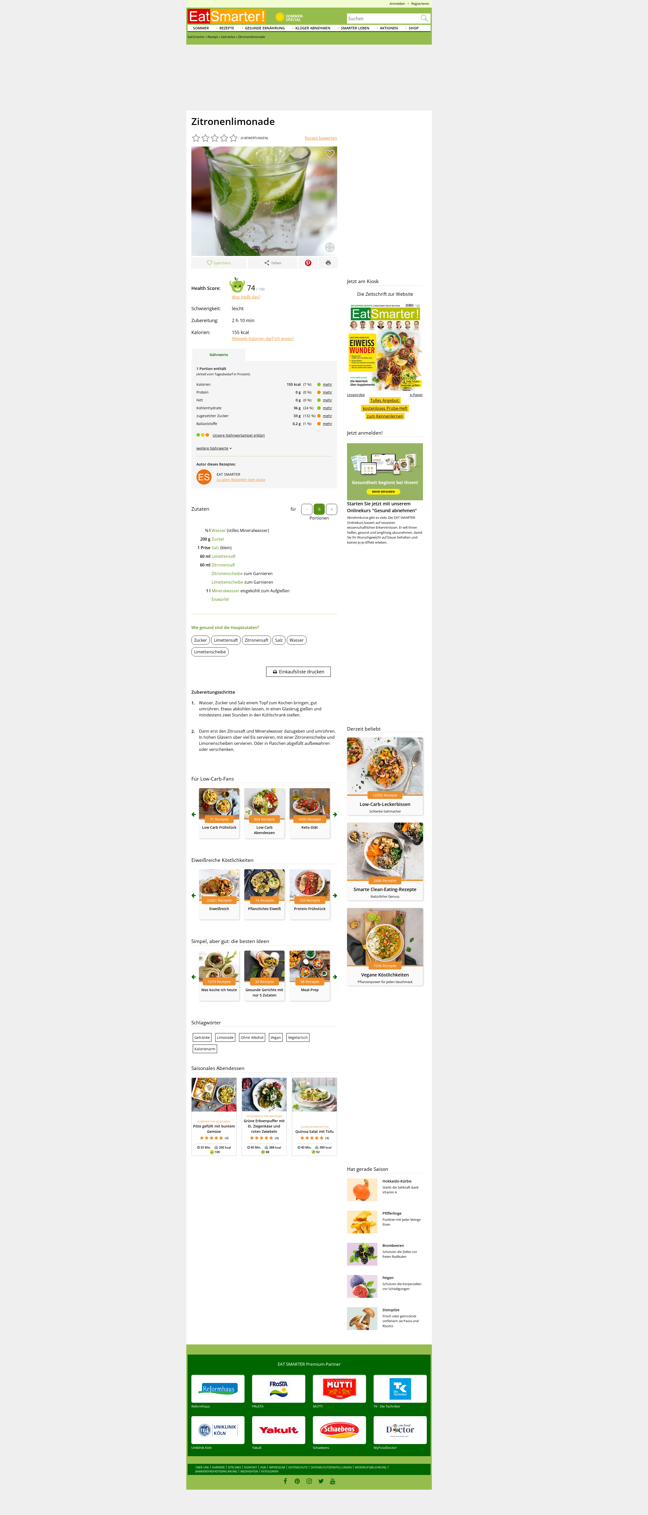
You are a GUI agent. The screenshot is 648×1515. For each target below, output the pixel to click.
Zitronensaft (223, 565)
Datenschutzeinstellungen (331, 1467)
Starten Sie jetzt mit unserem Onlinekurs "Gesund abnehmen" (382, 507)
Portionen (319, 518)
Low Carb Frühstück (219, 827)
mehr (327, 384)
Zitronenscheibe (227, 573)
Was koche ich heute (219, 989)
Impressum (277, 1467)
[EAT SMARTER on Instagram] (309, 1481)
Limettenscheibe (227, 582)
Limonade (225, 1037)
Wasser (219, 530)
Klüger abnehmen (312, 28)
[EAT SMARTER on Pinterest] (297, 1481)
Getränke (202, 1037)
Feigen (388, 1277)
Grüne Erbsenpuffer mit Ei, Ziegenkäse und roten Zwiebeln (264, 1126)
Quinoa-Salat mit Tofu (314, 1131)
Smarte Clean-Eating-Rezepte (385, 889)
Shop (414, 28)
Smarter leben (355, 28)
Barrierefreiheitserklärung (216, 1471)
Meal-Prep (310, 989)
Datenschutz (298, 1467)
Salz (215, 547)
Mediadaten (249, 1471)
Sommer (201, 28)
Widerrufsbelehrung (371, 1467)
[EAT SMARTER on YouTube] (332, 1481)
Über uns (202, 1467)
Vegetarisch (298, 1037)
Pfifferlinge (391, 1213)
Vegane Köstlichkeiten (385, 975)
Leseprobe (356, 394)
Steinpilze (390, 1309)
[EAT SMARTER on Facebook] (285, 1481)
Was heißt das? (246, 297)
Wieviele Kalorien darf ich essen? (263, 338)
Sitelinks (234, 1467)
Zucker (218, 539)
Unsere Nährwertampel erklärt (239, 435)
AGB (263, 1467)
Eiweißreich (219, 908)
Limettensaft (224, 556)
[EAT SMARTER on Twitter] (320, 1481)
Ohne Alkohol (252, 1037)
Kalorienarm (204, 1048)
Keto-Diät (309, 827)
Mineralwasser (225, 591)
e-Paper (416, 394)
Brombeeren (393, 1245)
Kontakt (250, 1467)
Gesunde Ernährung (265, 28)
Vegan (276, 1037)
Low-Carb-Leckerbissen (385, 804)
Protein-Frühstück (310, 908)
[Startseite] (227, 16)
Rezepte (226, 28)
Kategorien (269, 1471)
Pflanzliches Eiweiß (264, 908)
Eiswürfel (220, 599)
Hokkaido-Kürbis (397, 1181)
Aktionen (389, 28)
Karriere (218, 1467)
